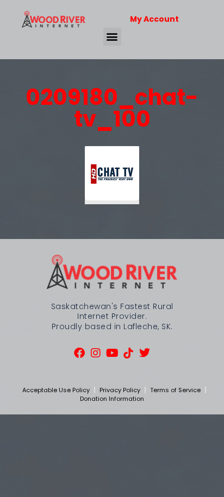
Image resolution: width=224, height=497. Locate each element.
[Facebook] (79, 353)
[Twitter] (144, 353)
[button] (112, 37)
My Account (154, 19)
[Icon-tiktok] (128, 353)
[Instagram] (95, 353)
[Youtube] (112, 353)
